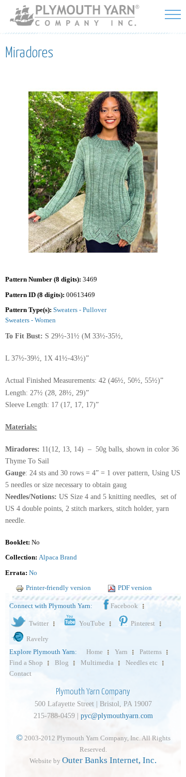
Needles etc (142, 662)
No (33, 573)
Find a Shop (26, 662)
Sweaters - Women (30, 320)
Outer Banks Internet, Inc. (109, 760)
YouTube (92, 623)
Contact (20, 673)
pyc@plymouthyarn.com (117, 716)
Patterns (151, 652)
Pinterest (143, 623)
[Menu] (173, 14)
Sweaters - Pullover (79, 310)
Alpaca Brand (58, 557)
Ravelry (37, 639)
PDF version (135, 588)
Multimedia (97, 662)
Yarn (121, 652)
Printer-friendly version (58, 588)
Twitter (39, 623)
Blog (62, 662)
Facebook (124, 606)
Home (94, 652)
